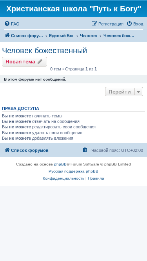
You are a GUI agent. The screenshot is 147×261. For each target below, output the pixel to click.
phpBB (60, 164)
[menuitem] (12, 24)
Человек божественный (44, 50)
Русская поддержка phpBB (73, 171)
